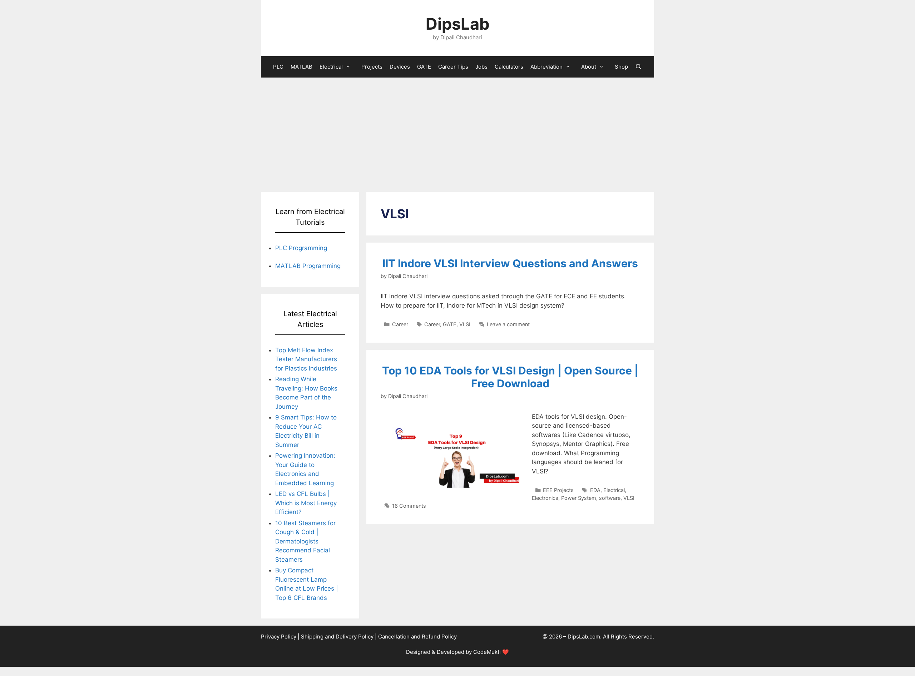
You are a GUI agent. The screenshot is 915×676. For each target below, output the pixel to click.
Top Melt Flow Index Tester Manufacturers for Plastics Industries (306, 359)
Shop (621, 66)
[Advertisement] (457, 131)
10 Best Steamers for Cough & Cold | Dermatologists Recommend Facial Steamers (305, 541)
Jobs (481, 66)
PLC (278, 66)
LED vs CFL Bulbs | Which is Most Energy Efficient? (306, 503)
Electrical (331, 66)
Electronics (545, 498)
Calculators (509, 66)
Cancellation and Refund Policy (417, 636)
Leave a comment (508, 324)
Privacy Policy (278, 636)
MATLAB (301, 66)
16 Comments (409, 506)
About (588, 66)
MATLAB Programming (308, 265)
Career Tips (453, 66)
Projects (371, 66)
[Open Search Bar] (639, 67)
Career (400, 324)
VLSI (464, 324)
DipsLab (458, 24)
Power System (578, 498)
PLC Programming (301, 248)
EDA (595, 490)
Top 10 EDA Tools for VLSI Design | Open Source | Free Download (510, 377)
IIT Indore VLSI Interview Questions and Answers (510, 263)
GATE (424, 66)
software (609, 498)
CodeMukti (487, 651)
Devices (400, 66)
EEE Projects (558, 490)
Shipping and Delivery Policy (337, 636)
